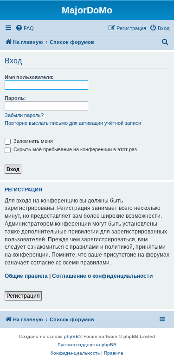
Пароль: (15, 98)
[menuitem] (24, 28)
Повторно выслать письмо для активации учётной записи (73, 123)
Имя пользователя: (29, 77)
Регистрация (23, 296)
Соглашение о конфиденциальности (102, 276)
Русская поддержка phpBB (87, 344)
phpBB (71, 336)
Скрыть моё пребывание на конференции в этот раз (74, 149)
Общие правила (26, 276)
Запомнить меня (32, 141)
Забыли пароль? (24, 115)
